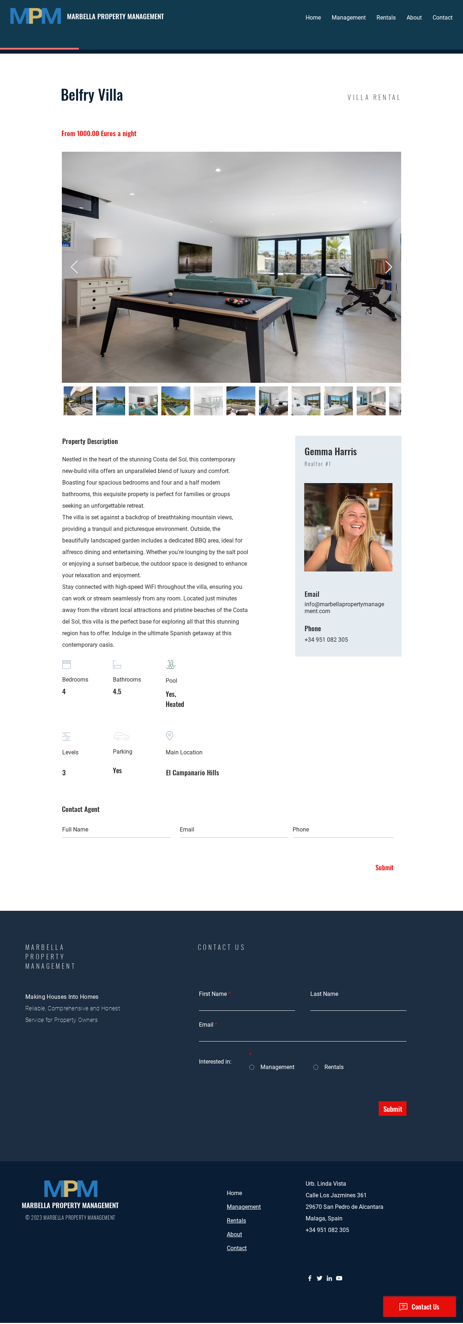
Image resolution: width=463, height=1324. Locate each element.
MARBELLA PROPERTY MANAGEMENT (115, 16)
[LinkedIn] (329, 1278)
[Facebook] (310, 1278)
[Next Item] (389, 267)
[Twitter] (319, 1278)
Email (206, 1025)
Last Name (324, 994)
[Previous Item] (74, 267)
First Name (213, 994)
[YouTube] (339, 1278)
